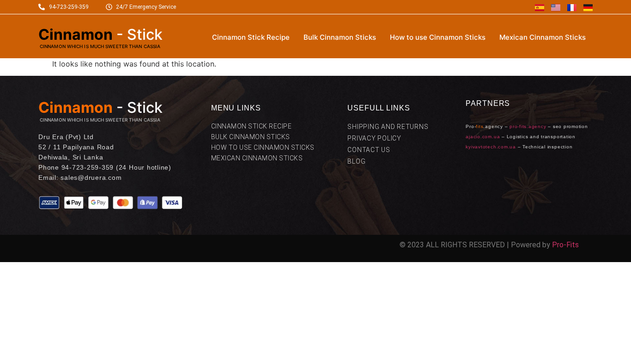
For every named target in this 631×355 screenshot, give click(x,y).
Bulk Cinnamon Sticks (339, 37)
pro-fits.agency (528, 126)
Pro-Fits (565, 244)
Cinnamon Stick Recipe (251, 37)
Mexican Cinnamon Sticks (542, 37)
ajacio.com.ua (483, 136)
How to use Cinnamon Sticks (437, 37)
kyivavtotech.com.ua (491, 146)
